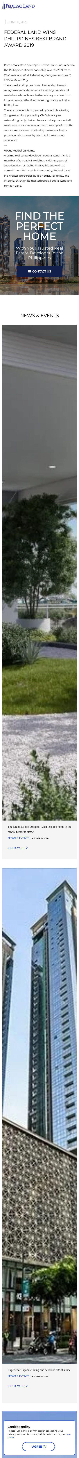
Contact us (41, 271)
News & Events (18, 838)
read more (17, 847)
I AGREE (37, 1446)
